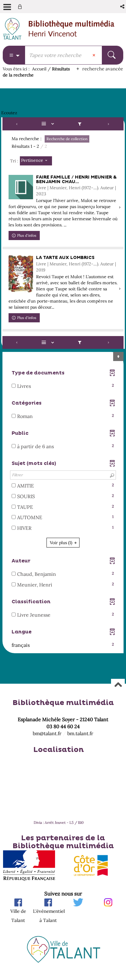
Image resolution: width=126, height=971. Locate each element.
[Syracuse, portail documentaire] (71, 28)
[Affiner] (79, 123)
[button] (123, 6)
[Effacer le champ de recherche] (94, 55)
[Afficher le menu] (7, 7)
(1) (61, 542)
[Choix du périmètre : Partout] (14, 55)
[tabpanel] (63, 386)
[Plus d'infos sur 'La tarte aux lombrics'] (21, 274)
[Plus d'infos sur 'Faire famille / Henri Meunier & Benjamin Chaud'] (21, 187)
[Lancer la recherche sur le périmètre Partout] (112, 55)
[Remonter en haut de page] (118, 685)
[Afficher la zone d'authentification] (21, 6)
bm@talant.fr (47, 733)
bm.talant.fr (80, 733)
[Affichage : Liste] (48, 123)
